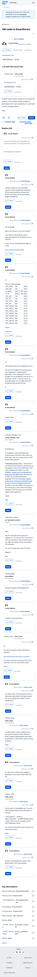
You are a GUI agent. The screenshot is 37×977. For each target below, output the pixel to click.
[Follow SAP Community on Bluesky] (17, 952)
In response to (20, 181)
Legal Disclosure (28, 962)
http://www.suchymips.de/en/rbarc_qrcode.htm (16, 656)
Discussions (7, 7)
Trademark (9, 967)
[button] (3, 50)
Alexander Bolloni (16, 463)
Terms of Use (28, 957)
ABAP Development (7, 59)
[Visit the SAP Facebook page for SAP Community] (13, 952)
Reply (7, 168)
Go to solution (19, 39)
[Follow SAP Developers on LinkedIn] (23, 952)
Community (12, 2)
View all (4, 943)
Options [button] (33, 33)
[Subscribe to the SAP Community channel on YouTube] (20, 952)
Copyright (9, 962)
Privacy (9, 957)
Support (27, 967)
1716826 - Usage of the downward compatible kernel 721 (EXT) (18, 481)
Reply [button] (32, 117)
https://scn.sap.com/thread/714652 (14, 249)
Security (17, 59)
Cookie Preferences (9, 972)
